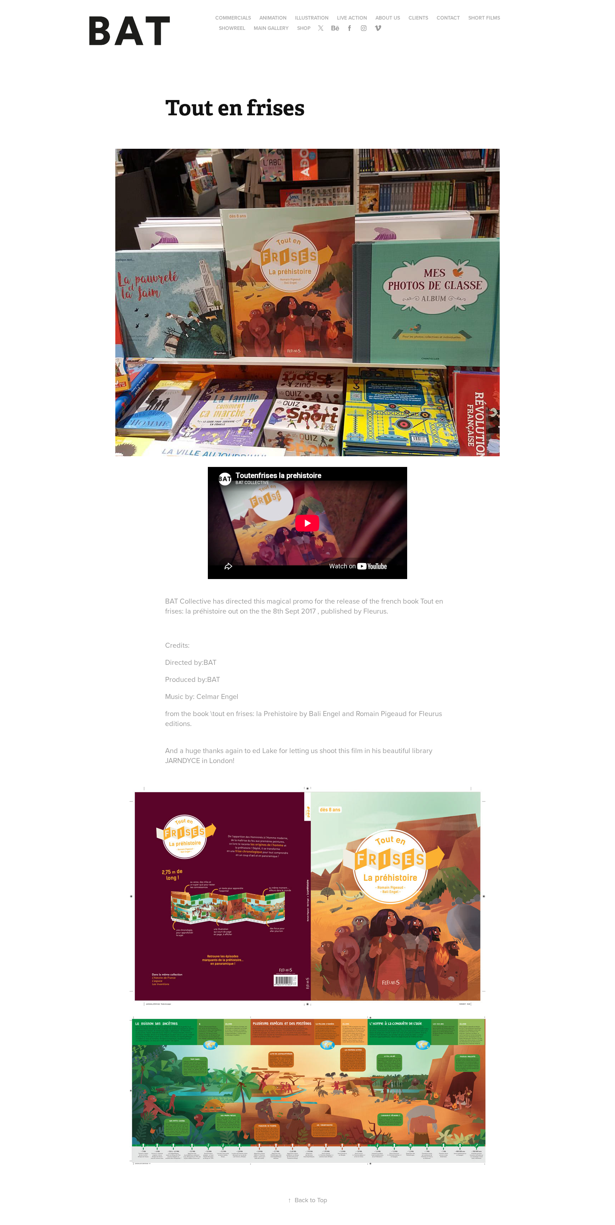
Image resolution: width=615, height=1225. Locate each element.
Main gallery (271, 28)
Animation (273, 17)
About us (387, 17)
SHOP (304, 28)
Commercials (233, 17)
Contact (448, 17)
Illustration (311, 17)
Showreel (232, 28)
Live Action (352, 17)
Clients (418, 17)
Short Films (484, 17)
